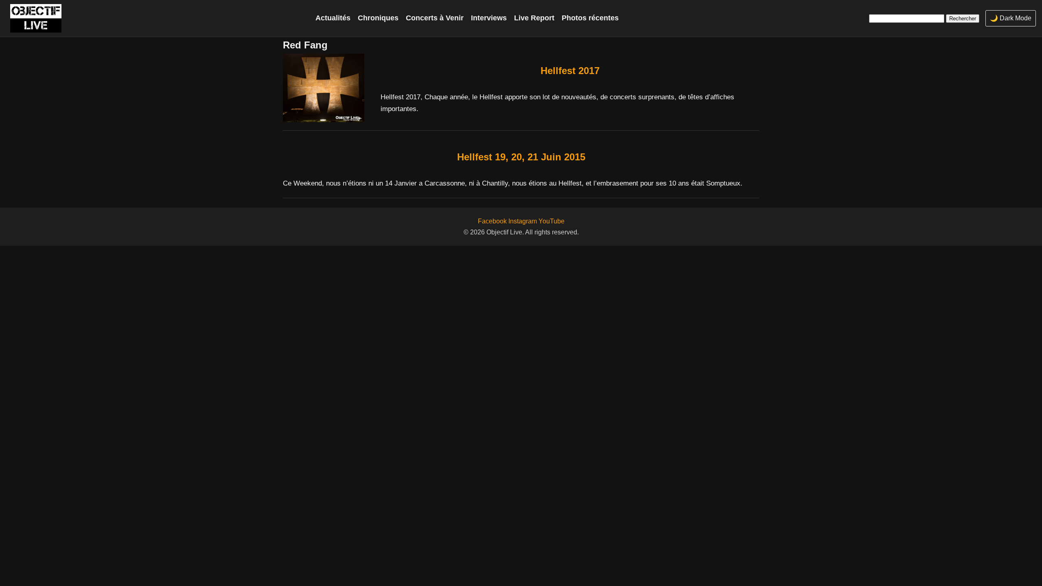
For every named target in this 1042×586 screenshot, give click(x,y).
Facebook (492, 221)
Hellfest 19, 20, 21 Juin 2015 (521, 156)
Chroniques (378, 18)
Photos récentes (590, 18)
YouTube (552, 221)
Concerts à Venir (435, 18)
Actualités (332, 18)
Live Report (534, 18)
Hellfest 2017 (570, 70)
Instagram (522, 221)
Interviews (489, 18)
